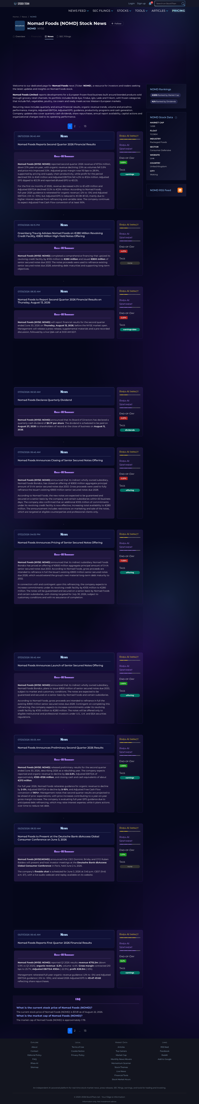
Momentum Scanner (121, 1063)
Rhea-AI (34, 1063)
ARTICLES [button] (158, 10)
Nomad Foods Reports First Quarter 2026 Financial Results (55, 942)
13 (85, 126)
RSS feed (165, 1047)
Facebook (164, 1051)
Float (153, 131)
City (152, 171)
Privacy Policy (77, 1055)
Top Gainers (121, 1051)
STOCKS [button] (122, 10)
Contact (34, 1051)
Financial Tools (121, 1075)
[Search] (183, 3)
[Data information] (176, 117)
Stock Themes (121, 1067)
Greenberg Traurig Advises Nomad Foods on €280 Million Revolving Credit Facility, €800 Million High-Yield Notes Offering (60, 235)
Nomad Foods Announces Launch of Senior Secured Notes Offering (60, 665)
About (34, 1047)
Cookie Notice (77, 1051)
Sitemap (34, 1067)
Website (155, 155)
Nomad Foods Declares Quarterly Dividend (45, 400)
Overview (20, 36)
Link (152, 158)
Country (155, 163)
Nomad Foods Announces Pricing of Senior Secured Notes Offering (60, 542)
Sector (154, 147)
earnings (130, 174)
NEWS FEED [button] (77, 10)
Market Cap (157, 123)
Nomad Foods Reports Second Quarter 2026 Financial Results (57, 144)
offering (130, 490)
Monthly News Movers (121, 1059)
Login (131, 3)
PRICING (178, 10)
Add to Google (164, 1059)
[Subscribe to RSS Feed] (180, 190)
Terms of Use (78, 1047)
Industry (155, 139)
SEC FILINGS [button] (101, 10)
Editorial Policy (35, 1055)
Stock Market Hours (121, 1079)
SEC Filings (65, 36)
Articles (121, 1047)
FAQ (34, 1059)
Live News (121, 1071)
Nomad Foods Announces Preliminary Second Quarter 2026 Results (60, 747)
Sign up (141, 3)
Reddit (165, 1055)
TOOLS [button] (140, 10)
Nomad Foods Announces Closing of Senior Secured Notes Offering (60, 460)
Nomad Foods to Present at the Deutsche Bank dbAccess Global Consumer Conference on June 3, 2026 (58, 838)
